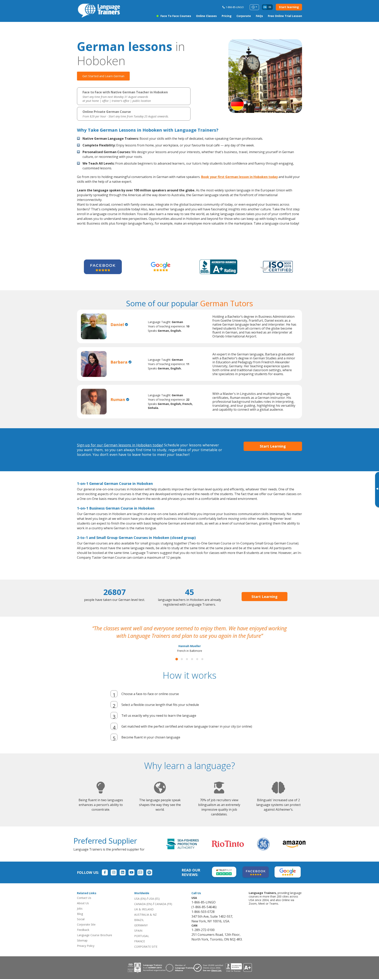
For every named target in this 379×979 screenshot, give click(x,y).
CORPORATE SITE (145, 954)
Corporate (243, 16)
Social (80, 926)
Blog (80, 921)
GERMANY (141, 933)
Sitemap (82, 948)
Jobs (80, 916)
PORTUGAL (141, 943)
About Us (83, 910)
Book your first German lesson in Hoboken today (239, 177)
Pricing (227, 16)
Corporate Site (86, 932)
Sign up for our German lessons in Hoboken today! (120, 445)
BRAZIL (139, 927)
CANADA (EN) (143, 911)
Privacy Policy (85, 953)
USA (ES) (154, 906)
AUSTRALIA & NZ (145, 922)
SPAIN (138, 938)
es (270, 7)
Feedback (83, 937)
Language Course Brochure (94, 942)
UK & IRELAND (144, 917)
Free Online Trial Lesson (285, 16)
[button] (177, 667)
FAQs (259, 16)
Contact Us (84, 905)
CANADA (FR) (163, 911)
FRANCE (139, 949)
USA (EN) (140, 906)
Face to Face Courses (175, 16)
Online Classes (206, 16)
